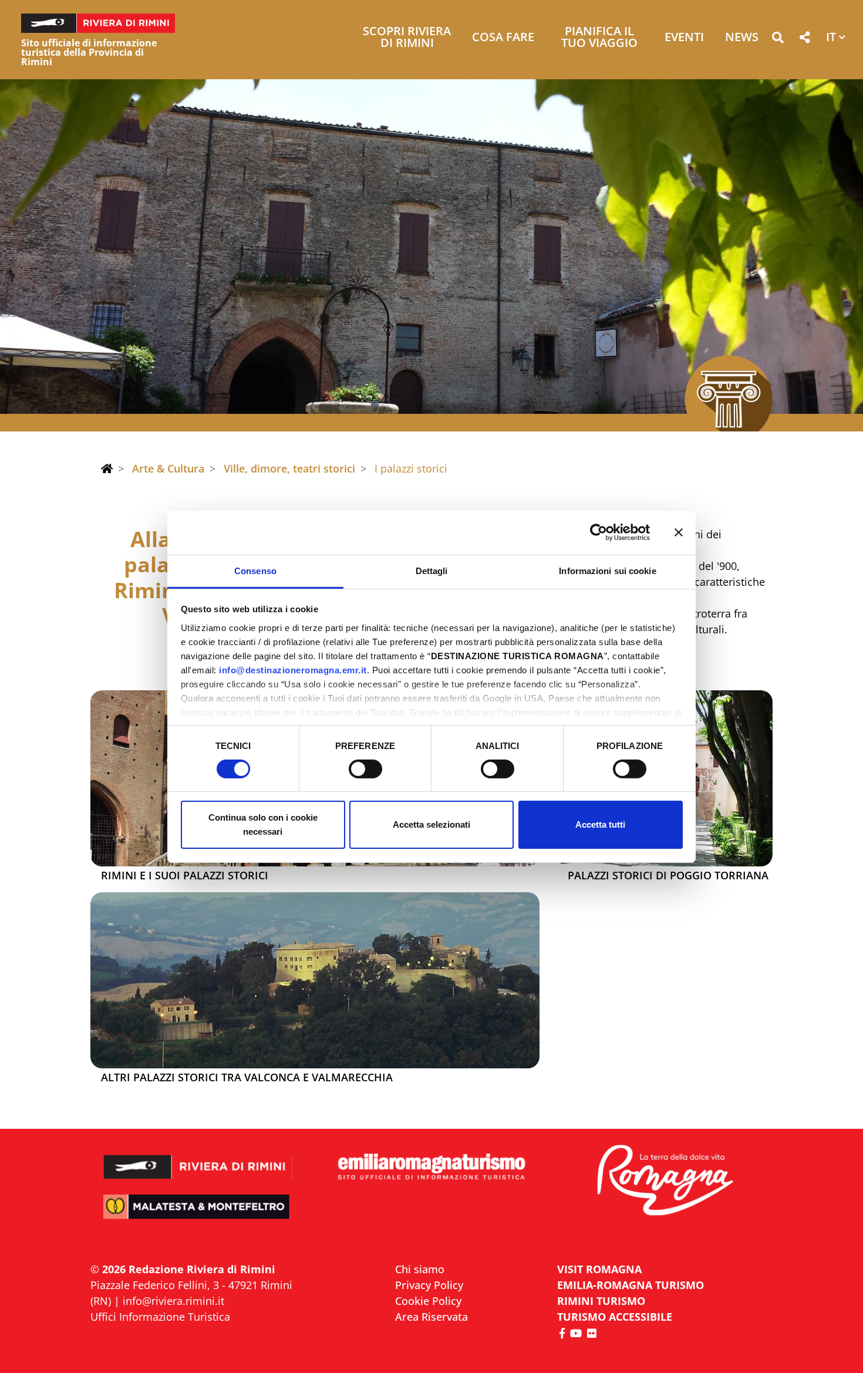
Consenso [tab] (255, 570)
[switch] (365, 769)
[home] (107, 468)
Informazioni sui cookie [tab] (607, 570)
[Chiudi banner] (679, 532)
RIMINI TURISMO (601, 1301)
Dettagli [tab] (432, 570)
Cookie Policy (428, 1301)
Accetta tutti (600, 824)
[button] (777, 40)
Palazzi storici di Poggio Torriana (668, 875)
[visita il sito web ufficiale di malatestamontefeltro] (198, 1215)
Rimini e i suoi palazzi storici (184, 875)
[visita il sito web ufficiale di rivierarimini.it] (198, 1159)
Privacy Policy (429, 1285)
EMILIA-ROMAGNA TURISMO (630, 1285)
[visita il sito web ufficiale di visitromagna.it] (665, 1181)
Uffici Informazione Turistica (160, 1317)
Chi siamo (419, 1269)
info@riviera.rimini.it (173, 1301)
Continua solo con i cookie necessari (263, 824)
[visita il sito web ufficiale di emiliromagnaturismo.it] (431, 1167)
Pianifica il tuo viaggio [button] (599, 37)
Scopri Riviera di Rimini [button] (407, 37)
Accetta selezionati (431, 824)
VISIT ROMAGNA (599, 1269)
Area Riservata (431, 1317)
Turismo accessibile (614, 1317)
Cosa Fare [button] (503, 38)
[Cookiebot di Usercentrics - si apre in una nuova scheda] (598, 532)
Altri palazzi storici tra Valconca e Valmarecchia (247, 1077)
